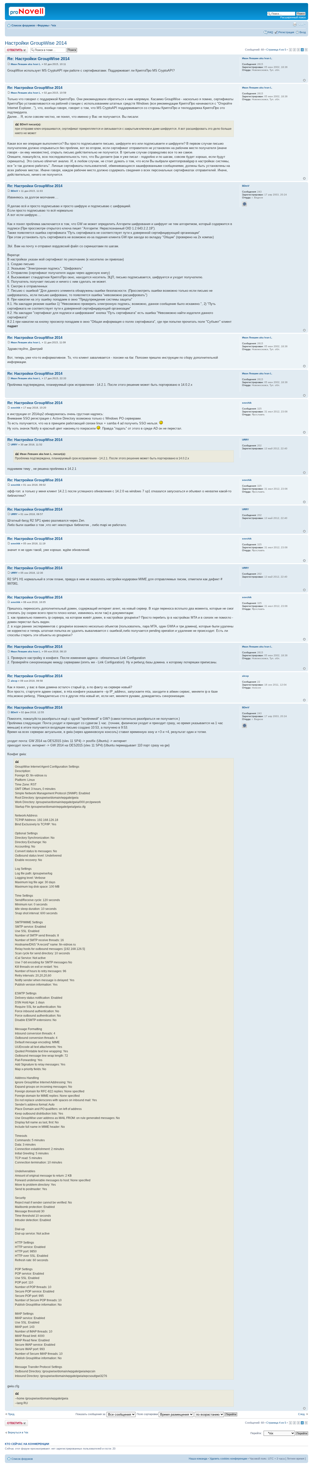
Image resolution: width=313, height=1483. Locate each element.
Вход (303, 32)
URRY (14, 444)
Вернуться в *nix (18, 1432)
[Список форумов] (27, 10)
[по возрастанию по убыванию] (216, 1414)
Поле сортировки (148, 1414)
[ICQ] (244, 204)
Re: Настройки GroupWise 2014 (38, 58)
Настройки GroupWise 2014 (36, 43)
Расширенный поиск (293, 17)
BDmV (14, 191)
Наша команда (198, 1458)
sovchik (15, 407)
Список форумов (23, 25)
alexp (14, 680)
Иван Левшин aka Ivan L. (26, 64)
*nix (53, 25)
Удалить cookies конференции (228, 1458)
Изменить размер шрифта (302, 24)
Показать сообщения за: (91, 1414)
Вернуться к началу (304, 80)
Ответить (11, 48)
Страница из (276, 49)
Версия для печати (294, 24)
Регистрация (286, 32)
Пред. (11, 1414)
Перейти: (256, 1433)
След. (301, 1414)
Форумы (43, 25)
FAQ (270, 32)
